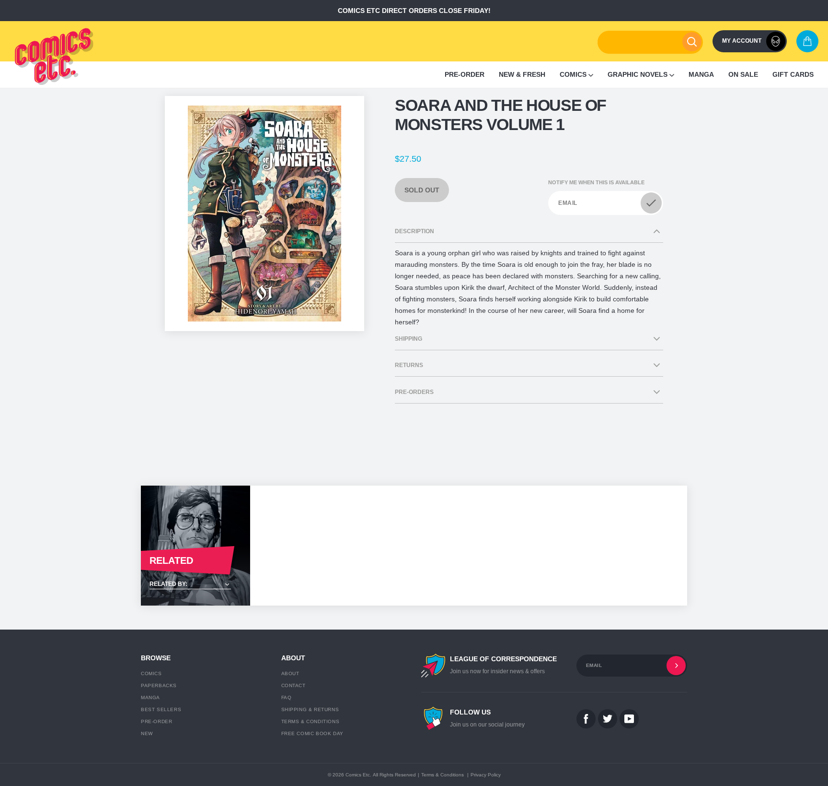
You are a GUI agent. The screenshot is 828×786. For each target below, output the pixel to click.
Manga (150, 697)
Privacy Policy (486, 774)
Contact (293, 685)
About (290, 673)
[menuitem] (464, 74)
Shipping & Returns (310, 709)
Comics (151, 673)
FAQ (286, 697)
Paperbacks (159, 685)
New (147, 733)
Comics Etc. (358, 774)
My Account (741, 40)
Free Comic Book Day (312, 733)
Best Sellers (161, 709)
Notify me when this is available (596, 182)
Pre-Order (156, 721)
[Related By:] (196, 584)
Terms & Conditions (310, 721)
